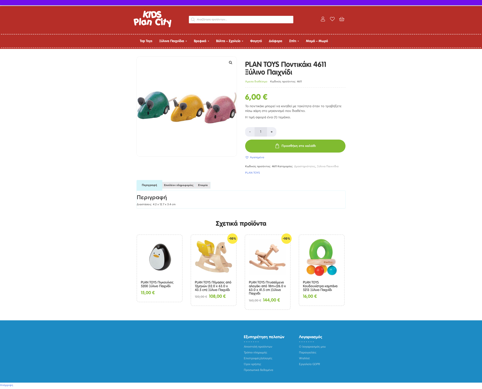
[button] (230, 62)
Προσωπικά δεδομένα (258, 370)
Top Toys (146, 41)
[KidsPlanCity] (152, 26)
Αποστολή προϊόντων (258, 346)
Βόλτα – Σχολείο (228, 41)
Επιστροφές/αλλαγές (258, 358)
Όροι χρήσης (252, 364)
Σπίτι (293, 41)
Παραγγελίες (307, 352)
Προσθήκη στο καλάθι (298, 146)
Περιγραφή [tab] (149, 185)
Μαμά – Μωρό (317, 41)
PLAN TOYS (252, 172)
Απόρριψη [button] (6, 385)
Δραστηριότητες (304, 166)
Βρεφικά (200, 41)
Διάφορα (275, 41)
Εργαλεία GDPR (309, 364)
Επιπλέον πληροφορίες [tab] (179, 185)
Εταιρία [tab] (203, 185)
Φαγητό (256, 41)
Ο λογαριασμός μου (312, 346)
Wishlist (304, 358)
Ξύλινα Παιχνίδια (172, 41)
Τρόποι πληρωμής (255, 352)
